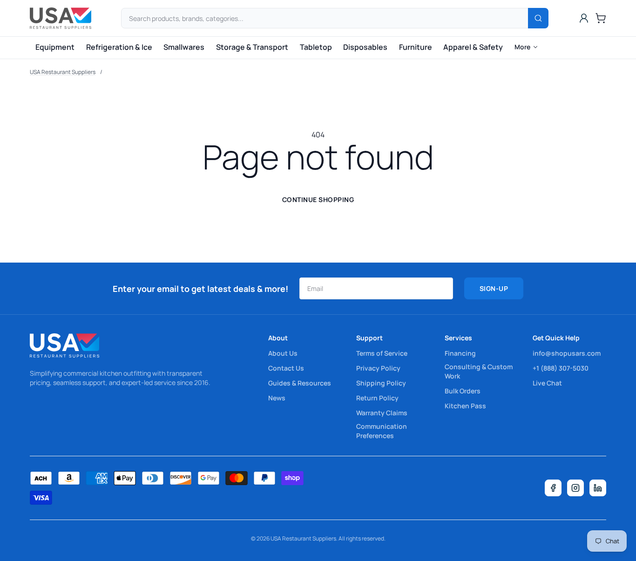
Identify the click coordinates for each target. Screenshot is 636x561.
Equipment (54, 47)
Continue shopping (318, 199)
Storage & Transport (252, 47)
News (276, 397)
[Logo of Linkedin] (597, 488)
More (522, 46)
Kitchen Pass (465, 405)
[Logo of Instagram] (575, 488)
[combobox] (334, 18)
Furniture (415, 47)
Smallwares (183, 47)
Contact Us (286, 368)
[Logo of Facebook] (553, 488)
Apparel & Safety (473, 47)
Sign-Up (494, 288)
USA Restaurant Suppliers (62, 72)
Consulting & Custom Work (479, 371)
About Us (283, 353)
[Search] (538, 18)
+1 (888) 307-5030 (561, 368)
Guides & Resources (299, 383)
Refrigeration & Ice (119, 47)
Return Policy (377, 397)
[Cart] (600, 18)
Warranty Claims (381, 412)
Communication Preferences (381, 431)
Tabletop (316, 47)
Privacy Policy (378, 368)
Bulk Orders (462, 390)
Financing (460, 353)
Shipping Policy (381, 383)
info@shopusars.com (567, 353)
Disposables (365, 47)
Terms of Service (381, 353)
